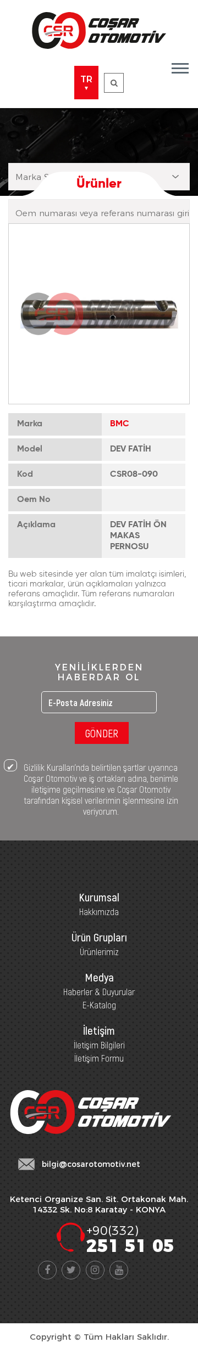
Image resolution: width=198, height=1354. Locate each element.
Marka (29, 424)
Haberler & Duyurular (99, 991)
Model (29, 449)
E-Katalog (99, 1004)
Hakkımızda (99, 911)
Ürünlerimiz (99, 951)
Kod (25, 474)
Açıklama (36, 525)
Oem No (34, 499)
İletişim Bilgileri (99, 1044)
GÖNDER (101, 733)
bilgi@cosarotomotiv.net (91, 1164)
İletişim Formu (99, 1057)
